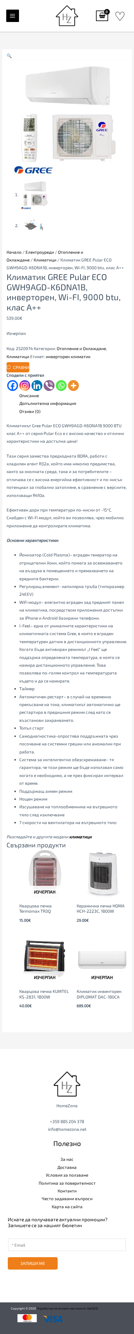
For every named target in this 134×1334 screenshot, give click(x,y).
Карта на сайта (67, 1206)
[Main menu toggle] (12, 16)
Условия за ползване (67, 1175)
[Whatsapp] (61, 385)
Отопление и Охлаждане (81, 348)
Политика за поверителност (67, 1183)
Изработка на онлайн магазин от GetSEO (67, 1308)
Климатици (45, 259)
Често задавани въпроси (67, 1198)
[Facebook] (12, 385)
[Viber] (49, 385)
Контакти (67, 1190)
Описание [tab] (29, 395)
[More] (73, 385)
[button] (9, 55)
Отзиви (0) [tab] (30, 411)
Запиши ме (32, 1263)
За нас (67, 1159)
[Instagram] (24, 385)
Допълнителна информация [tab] (47, 403)
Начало (14, 252)
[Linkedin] (36, 385)
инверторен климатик (68, 356)
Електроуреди (40, 252)
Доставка (67, 1167)
